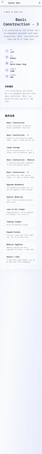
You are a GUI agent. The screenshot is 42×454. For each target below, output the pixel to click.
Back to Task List (14, 12)
